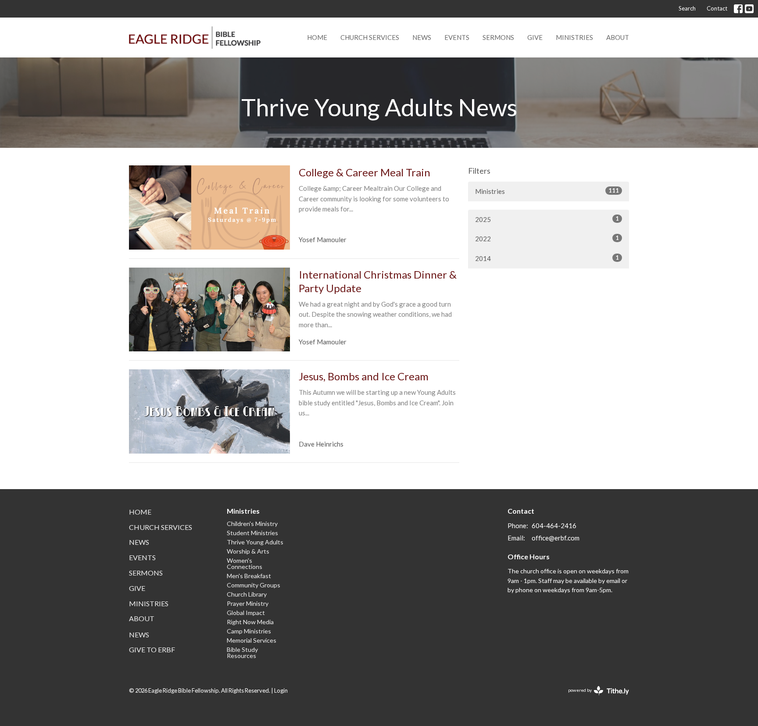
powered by (594, 697)
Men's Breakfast (249, 575)
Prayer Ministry (247, 603)
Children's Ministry (252, 523)
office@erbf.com (555, 538)
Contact (717, 8)
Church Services (369, 37)
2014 (547, 258)
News (421, 37)
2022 (547, 238)
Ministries (574, 37)
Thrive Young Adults (255, 542)
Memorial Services (251, 640)
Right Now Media (250, 622)
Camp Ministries (249, 631)
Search (687, 8)
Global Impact (246, 612)
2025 (547, 219)
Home (317, 37)
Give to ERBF (152, 649)
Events (456, 37)
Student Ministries (252, 532)
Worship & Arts (248, 551)
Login (281, 690)
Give (535, 37)
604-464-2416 (554, 525)
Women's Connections (244, 563)
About (617, 37)
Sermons (498, 37)
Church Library (247, 594)
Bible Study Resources (242, 652)
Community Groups (253, 585)
